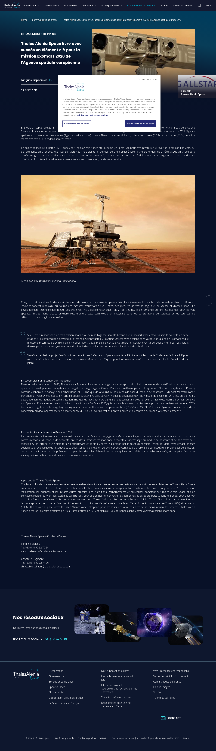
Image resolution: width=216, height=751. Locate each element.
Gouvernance (56, 676)
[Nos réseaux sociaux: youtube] (65, 639)
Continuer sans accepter (148, 79)
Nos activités (56, 692)
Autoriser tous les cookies (140, 123)
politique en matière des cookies (92, 115)
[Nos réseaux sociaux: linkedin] (57, 639)
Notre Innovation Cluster (115, 671)
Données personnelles (123, 738)
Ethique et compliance (61, 681)
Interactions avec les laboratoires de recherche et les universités (119, 688)
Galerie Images (161, 687)
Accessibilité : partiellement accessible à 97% (158, 738)
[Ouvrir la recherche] (199, 5)
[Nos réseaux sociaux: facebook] (50, 639)
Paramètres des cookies (76, 123)
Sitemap (186, 738)
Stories (157, 692)
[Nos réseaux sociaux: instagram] (54, 639)
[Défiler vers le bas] (209, 300)
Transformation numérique (116, 697)
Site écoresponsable (64, 738)
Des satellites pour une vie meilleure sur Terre (116, 704)
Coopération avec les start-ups (66, 697)
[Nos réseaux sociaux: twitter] (61, 639)
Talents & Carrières (164, 697)
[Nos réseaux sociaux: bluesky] (47, 639)
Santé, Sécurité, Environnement (170, 676)
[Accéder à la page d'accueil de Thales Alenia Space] (11, 5)
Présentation (56, 671)
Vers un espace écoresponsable (171, 671)
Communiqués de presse (45, 19)
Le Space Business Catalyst (64, 703)
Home (24, 19)
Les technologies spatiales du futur (117, 677)
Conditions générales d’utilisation (93, 738)
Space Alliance (57, 687)
